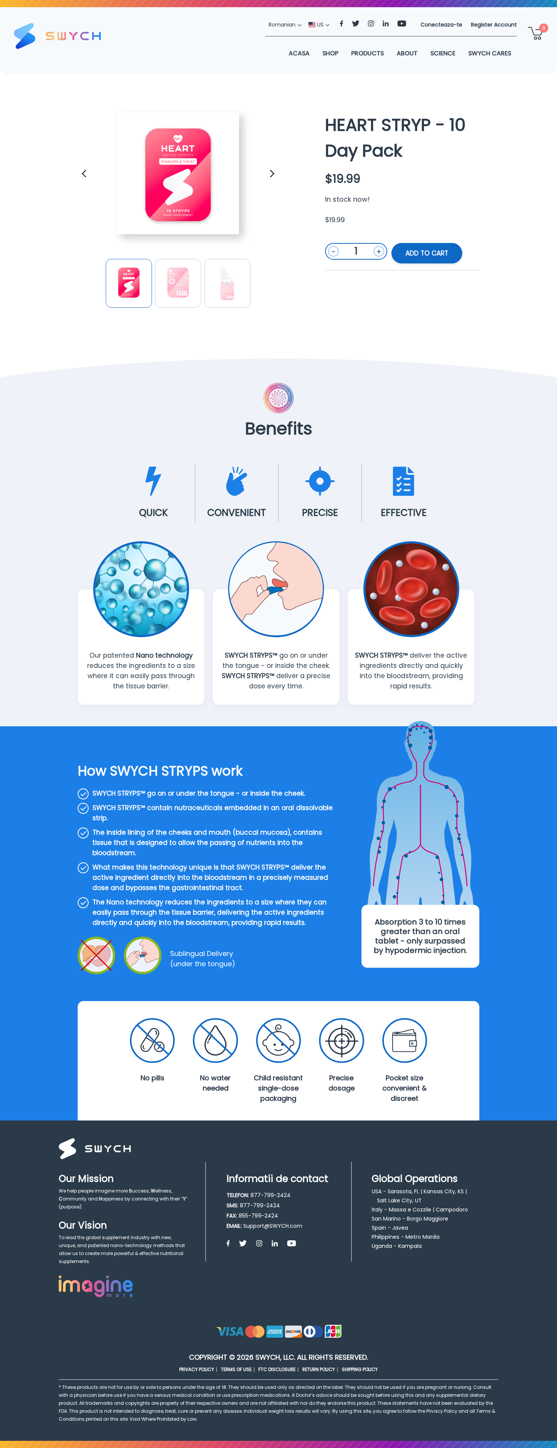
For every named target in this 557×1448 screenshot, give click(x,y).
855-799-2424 (258, 1215)
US (320, 24)
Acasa (299, 53)
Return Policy (318, 1369)
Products (367, 53)
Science (442, 53)
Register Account (494, 24)
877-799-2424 (270, 1195)
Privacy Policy (196, 1369)
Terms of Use (236, 1369)
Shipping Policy (360, 1369)
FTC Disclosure (277, 1369)
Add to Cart (426, 253)
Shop (330, 53)
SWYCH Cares (489, 53)
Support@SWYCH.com (272, 1226)
